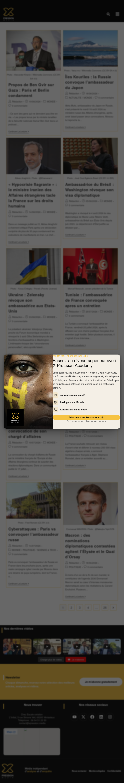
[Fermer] (115, 359)
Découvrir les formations (84, 417)
